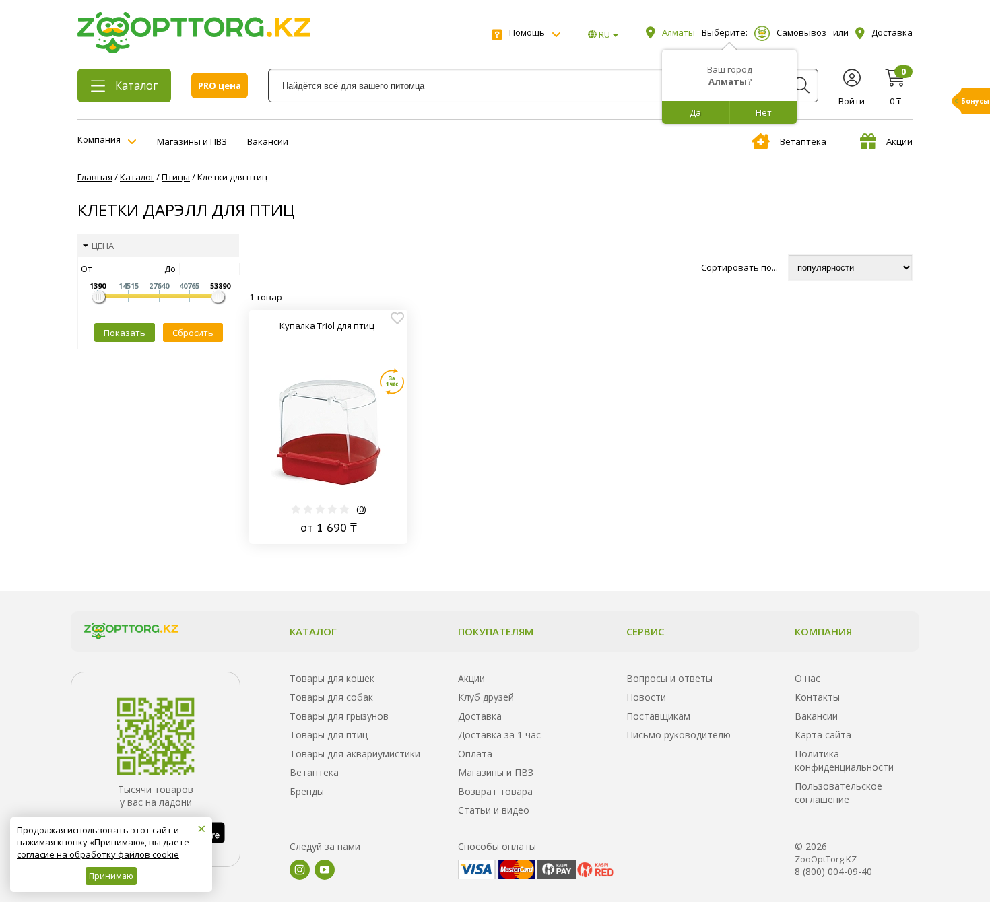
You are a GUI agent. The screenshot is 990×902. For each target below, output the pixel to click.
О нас (807, 678)
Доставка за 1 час (499, 734)
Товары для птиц (329, 734)
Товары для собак (331, 697)
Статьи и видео (493, 810)
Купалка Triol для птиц (326, 326)
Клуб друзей (486, 697)
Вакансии (267, 141)
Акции (899, 141)
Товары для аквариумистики (355, 753)
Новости (646, 697)
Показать (124, 332)
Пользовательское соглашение (838, 792)
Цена (103, 246)
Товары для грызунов (339, 715)
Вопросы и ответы (669, 678)
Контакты (817, 697)
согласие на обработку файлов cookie (98, 854)
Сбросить (192, 332)
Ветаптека (803, 141)
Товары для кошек (332, 678)
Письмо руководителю (678, 734)
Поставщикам (658, 715)
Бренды (307, 791)
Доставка (480, 715)
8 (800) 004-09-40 (833, 871)
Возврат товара (495, 791)
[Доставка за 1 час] (392, 381)
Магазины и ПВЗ (192, 141)
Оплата (475, 753)
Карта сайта (823, 734)
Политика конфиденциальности (844, 760)
